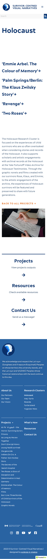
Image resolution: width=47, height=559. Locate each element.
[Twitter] (30, 533)
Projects (6, 422)
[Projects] (23, 275)
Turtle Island (29, 405)
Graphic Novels (8, 505)
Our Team (5, 399)
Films (3, 492)
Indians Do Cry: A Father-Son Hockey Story (9, 458)
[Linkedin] (18, 533)
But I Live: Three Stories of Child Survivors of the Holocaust (11, 498)
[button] (42, 7)
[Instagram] (12, 533)
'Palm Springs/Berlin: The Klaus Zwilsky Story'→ (22, 87)
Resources (30, 428)
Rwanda (27, 402)
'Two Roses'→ (14, 113)
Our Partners (6, 395)
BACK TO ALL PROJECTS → (19, 203)
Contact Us (30, 434)
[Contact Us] (23, 324)
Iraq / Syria (28, 399)
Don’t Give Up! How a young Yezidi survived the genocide (10, 447)
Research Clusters (34, 390)
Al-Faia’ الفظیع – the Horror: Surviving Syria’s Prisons (12, 430)
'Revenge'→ (13, 104)
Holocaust (28, 395)
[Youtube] (24, 533)
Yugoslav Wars (30, 409)
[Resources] (23, 299)
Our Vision (5, 402)
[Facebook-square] (36, 533)
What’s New (30, 422)
